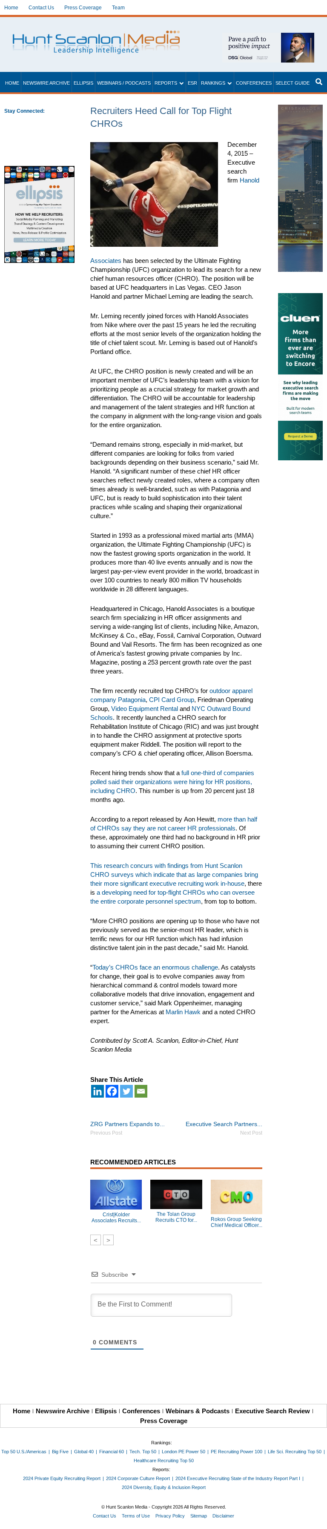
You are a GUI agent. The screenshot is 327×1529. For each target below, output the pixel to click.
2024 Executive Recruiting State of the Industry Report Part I (237, 1478)
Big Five (60, 1451)
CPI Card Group (171, 699)
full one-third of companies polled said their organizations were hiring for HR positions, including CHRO (172, 781)
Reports (166, 83)
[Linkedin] (97, 1091)
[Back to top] (315, 1517)
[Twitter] (126, 1091)
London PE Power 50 (183, 1451)
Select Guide (292, 83)
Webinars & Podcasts (197, 1411)
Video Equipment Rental (144, 708)
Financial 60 (111, 1451)
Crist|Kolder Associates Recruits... (116, 1218)
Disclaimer (223, 1515)
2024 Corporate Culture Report (138, 1478)
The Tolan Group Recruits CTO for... (176, 1217)
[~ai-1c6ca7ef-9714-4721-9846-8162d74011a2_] (268, 37)
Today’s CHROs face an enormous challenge (155, 967)
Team (118, 8)
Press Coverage (83, 8)
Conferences (254, 83)
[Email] (141, 1091)
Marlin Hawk (183, 1012)
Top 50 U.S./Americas (23, 1451)
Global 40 (84, 1451)
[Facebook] (112, 1091)
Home (11, 8)
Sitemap (198, 1515)
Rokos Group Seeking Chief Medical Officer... (236, 1222)
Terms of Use (136, 1515)
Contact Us (41, 8)
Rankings (213, 83)
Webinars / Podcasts (124, 83)
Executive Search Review (272, 1411)
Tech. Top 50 (142, 1451)
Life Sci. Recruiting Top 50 (294, 1451)
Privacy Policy (170, 1515)
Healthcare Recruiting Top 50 (164, 1460)
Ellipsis (83, 83)
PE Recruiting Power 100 (236, 1451)
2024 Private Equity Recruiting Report (61, 1478)
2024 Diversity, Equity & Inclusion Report (164, 1487)
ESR (192, 83)
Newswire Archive (46, 83)
